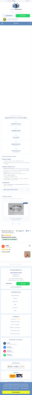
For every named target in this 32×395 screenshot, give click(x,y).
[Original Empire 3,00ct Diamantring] (16, 209)
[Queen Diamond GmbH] (16, 8)
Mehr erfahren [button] (24, 388)
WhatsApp (24, 15)
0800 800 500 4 (9, 283)
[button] (20, 231)
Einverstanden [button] (16, 392)
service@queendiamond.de (16, 287)
